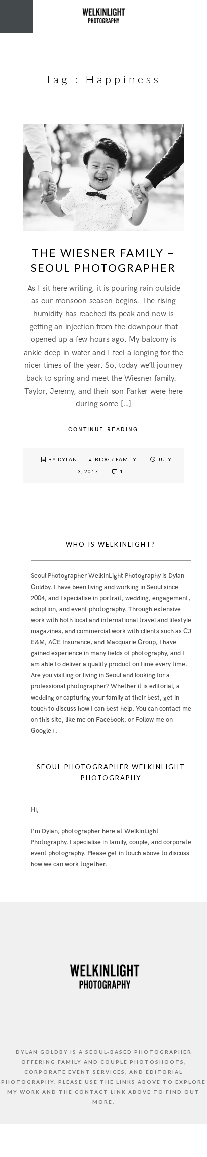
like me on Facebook (94, 720)
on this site (46, 720)
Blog (102, 459)
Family (126, 459)
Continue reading (103, 429)
